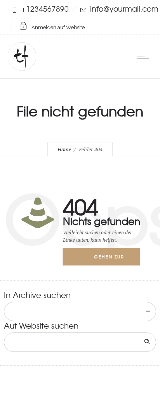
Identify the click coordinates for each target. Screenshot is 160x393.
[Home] (22, 67)
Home (64, 149)
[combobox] (80, 311)
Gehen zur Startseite (109, 260)
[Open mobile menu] (144, 56)
